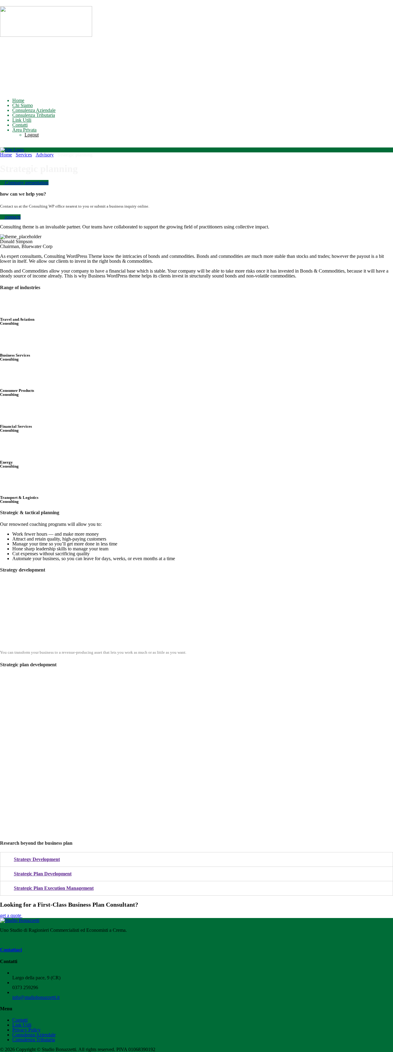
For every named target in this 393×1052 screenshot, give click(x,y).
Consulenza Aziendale (34, 110)
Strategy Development (37, 859)
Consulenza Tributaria (33, 115)
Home (18, 100)
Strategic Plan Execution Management (54, 888)
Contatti (20, 125)
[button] (24, 182)
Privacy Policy (26, 1029)
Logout (32, 134)
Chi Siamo (22, 105)
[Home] (12, 149)
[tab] (196, 859)
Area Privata (24, 129)
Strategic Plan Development (43, 873)
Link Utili (21, 120)
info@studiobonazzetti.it (36, 997)
